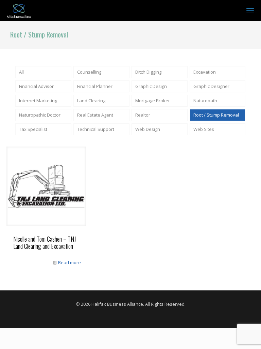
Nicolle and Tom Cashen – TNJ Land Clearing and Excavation (44, 242)
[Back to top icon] (228, 335)
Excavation (204, 72)
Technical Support (95, 129)
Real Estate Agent (95, 115)
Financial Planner (94, 86)
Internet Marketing (38, 100)
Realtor (142, 115)
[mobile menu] (250, 10)
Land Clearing (91, 100)
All (21, 72)
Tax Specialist (33, 129)
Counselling (89, 72)
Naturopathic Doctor (39, 115)
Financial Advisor (36, 86)
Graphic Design (151, 86)
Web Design (147, 129)
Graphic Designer (211, 86)
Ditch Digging (148, 72)
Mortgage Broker (152, 100)
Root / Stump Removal (216, 115)
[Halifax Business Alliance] (19, 10)
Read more (69, 262)
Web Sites (203, 129)
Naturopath (205, 100)
